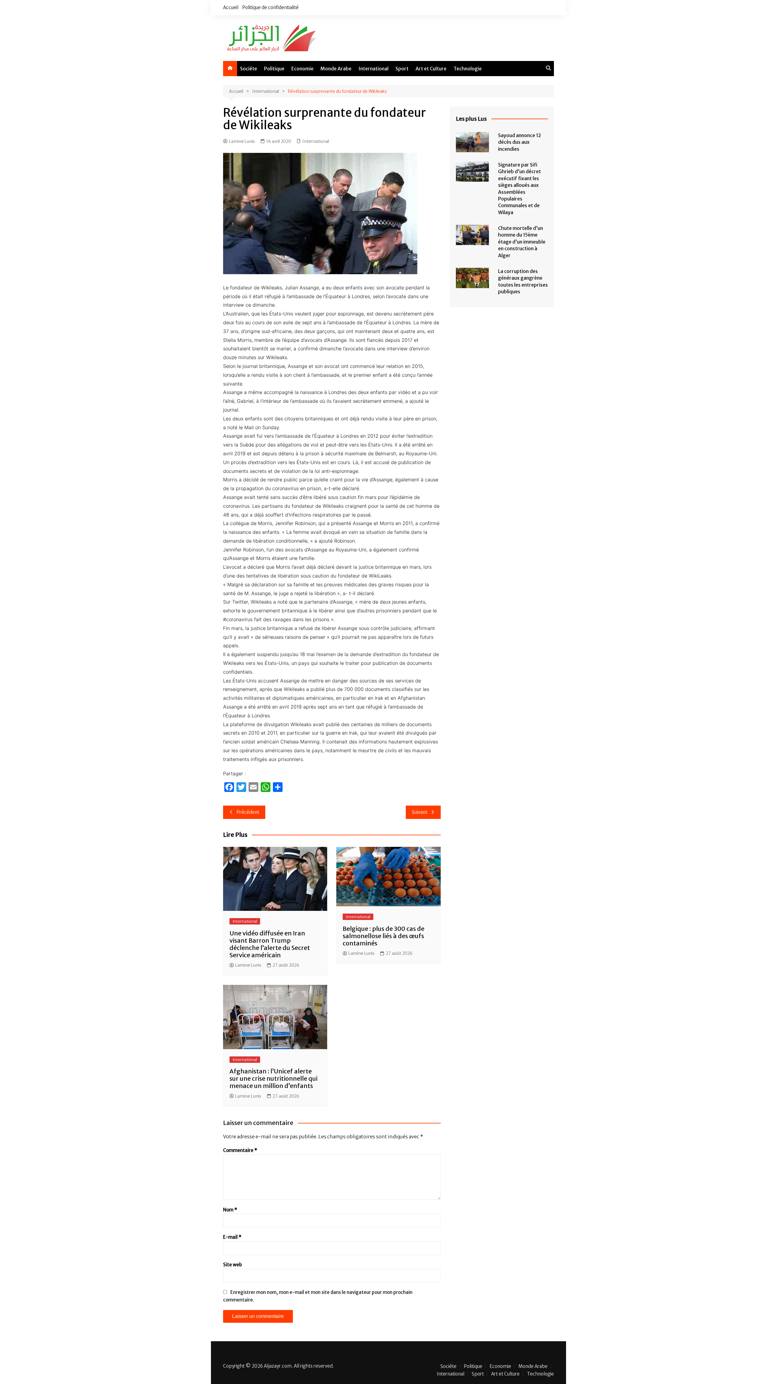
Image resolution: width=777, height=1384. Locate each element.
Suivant (419, 812)
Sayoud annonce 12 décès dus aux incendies (519, 142)
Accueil (230, 7)
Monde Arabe (336, 69)
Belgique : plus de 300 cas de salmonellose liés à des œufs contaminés (383, 936)
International (373, 69)
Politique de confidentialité (270, 7)
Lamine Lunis (242, 141)
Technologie (467, 69)
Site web (232, 1265)
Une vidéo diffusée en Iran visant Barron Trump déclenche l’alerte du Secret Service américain (269, 944)
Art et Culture (431, 69)
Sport (402, 69)
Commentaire (240, 1150)
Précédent (247, 812)
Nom (230, 1210)
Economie (302, 69)
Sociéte (248, 69)
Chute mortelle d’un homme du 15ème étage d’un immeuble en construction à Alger (521, 241)
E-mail (232, 1237)
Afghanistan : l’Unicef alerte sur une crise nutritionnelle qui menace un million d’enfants (273, 1078)
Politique (274, 69)
